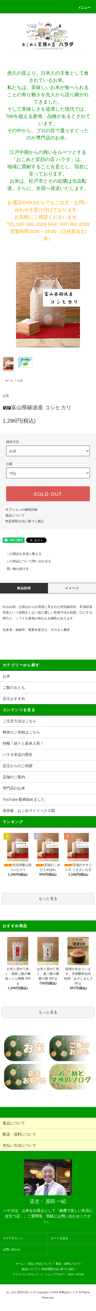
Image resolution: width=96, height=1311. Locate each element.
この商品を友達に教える (24, 554)
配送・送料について (68, 1263)
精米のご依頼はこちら (21, 732)
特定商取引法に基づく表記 (24, 521)
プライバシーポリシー (26, 1274)
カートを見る (59, 1238)
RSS (71, 1274)
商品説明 (24, 588)
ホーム (9, 380)
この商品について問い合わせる (28, 561)
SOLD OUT (48, 493)
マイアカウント (13, 1238)
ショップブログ (54, 1274)
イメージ (72, 588)
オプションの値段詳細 (21, 509)
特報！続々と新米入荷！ (23, 743)
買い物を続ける (17, 569)
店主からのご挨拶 (18, 766)
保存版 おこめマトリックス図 (29, 810)
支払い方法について (40, 1263)
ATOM (79, 1274)
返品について (15, 515)
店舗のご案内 (14, 777)
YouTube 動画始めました (24, 799)
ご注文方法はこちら (19, 721)
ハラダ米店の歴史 (18, 754)
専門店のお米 (14, 788)
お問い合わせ (11, 1249)
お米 (20, 380)
